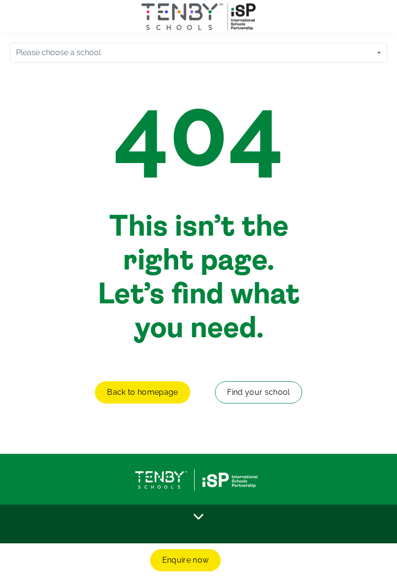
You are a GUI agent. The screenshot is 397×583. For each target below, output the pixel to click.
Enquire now (185, 560)
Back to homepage (142, 392)
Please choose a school (58, 52)
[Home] (198, 16)
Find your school (258, 392)
